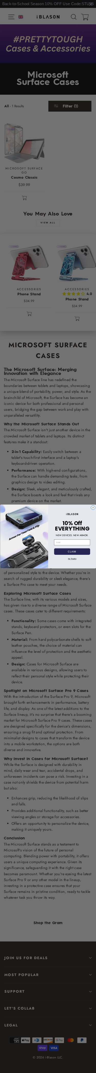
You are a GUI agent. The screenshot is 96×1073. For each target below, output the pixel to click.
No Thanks (72, 559)
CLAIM (72, 551)
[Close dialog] (93, 507)
